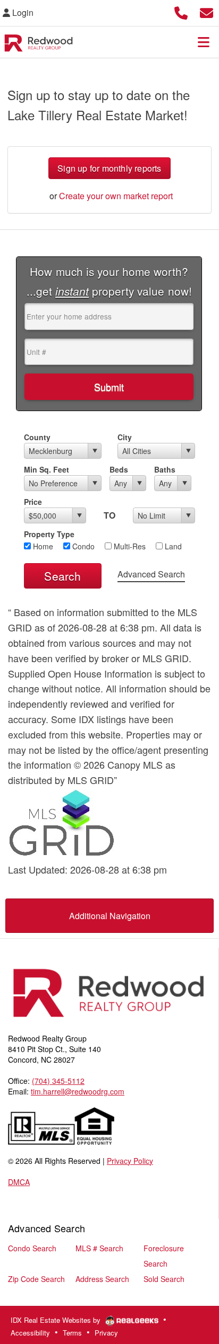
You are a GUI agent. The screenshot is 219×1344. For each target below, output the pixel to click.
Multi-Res (129, 546)
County (37, 437)
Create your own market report (116, 196)
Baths (164, 469)
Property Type (49, 534)
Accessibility (30, 1333)
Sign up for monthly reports (109, 168)
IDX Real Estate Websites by (57, 1320)
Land (172, 546)
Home (42, 546)
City (124, 437)
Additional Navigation (109, 916)
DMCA (19, 1182)
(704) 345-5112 (58, 1080)
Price (33, 501)
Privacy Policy (130, 1160)
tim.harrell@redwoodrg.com (77, 1091)
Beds (119, 469)
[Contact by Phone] (181, 11)
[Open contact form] (206, 11)
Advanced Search (151, 574)
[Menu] (203, 42)
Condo (82, 546)
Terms (72, 1333)
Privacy (106, 1333)
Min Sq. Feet (46, 469)
